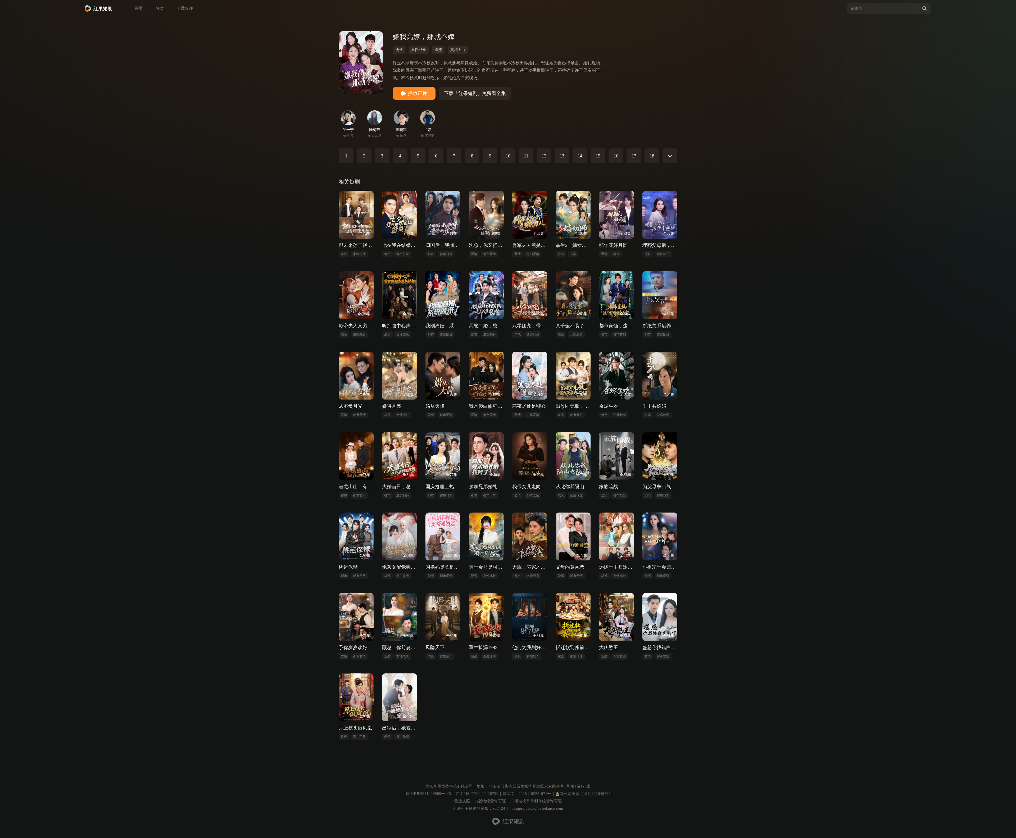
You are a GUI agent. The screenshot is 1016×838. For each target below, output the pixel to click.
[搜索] (924, 8)
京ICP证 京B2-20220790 (476, 794)
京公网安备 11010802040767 (585, 794)
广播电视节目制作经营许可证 (536, 801)
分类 (160, 8)
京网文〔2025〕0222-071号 (527, 794)
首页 (138, 8)
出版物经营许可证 (490, 801)
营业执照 (462, 801)
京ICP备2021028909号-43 (428, 794)
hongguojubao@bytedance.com (536, 808)
